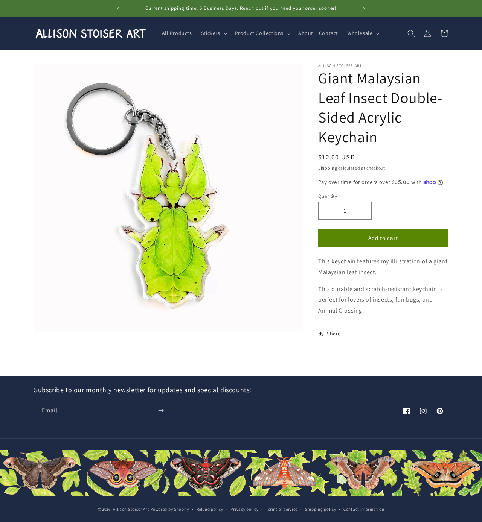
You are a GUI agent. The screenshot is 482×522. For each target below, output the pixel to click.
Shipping (327, 168)
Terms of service (281, 509)
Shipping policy (320, 509)
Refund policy (210, 509)
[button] (213, 33)
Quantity (327, 196)
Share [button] (334, 333)
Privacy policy (244, 509)
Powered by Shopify (169, 509)
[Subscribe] (161, 410)
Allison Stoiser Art (131, 509)
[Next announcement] (363, 8)
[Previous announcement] (118, 8)
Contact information (363, 509)
